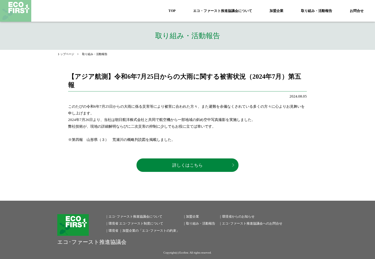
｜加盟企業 (191, 216)
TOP (172, 11)
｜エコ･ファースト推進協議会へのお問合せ (250, 223)
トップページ (65, 54)
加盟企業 (276, 11)
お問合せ (357, 11)
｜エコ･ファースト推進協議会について (133, 216)
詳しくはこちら (187, 165)
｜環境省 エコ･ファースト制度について (134, 223)
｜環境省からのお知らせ (237, 216)
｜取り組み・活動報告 (199, 223)
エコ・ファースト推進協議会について (222, 11)
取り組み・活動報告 (316, 11)
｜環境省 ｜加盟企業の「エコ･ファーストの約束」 (142, 230)
